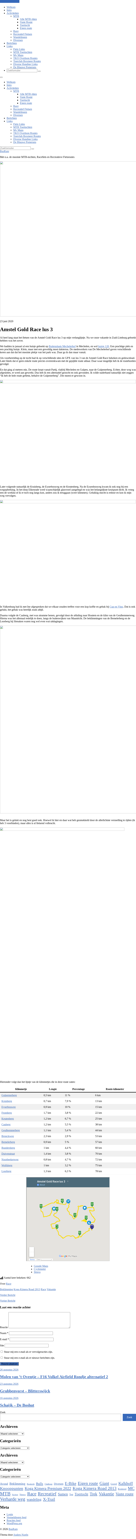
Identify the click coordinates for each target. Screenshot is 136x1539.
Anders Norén (20, 1534)
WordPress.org (14, 1523)
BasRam (4, 151)
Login (10, 1514)
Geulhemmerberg (10, 1130)
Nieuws (23, 1494)
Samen (63, 1494)
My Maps (18, 55)
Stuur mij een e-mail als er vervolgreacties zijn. (28, 1351)
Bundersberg (8, 1147)
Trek (93, 1494)
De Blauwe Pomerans (24, 67)
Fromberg (6, 1112)
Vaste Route (26, 22)
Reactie (4, 1327)
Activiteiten (13, 13)
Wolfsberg (6, 1165)
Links (10, 46)
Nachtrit (15, 1495)
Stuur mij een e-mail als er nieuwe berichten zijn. (29, 1357)
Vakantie (51, 1289)
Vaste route (125, 1494)
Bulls (39, 1483)
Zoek (2, 1412)
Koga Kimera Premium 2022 (48, 1488)
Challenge (48, 1484)
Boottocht (30, 1484)
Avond (4, 1483)
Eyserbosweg (8, 1107)
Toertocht (25, 25)
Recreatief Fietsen (22, 34)
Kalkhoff (125, 1483)
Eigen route (26, 28)
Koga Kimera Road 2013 (27, 1289)
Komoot (122, 1489)
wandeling (34, 1499)
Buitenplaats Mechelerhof (62, 346)
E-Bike (70, 1483)
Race (16, 31)
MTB (16, 16)
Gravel (114, 1484)
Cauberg (5, 1124)
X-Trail (49, 1499)
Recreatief (47, 1493)
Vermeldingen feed (16, 1517)
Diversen (18, 40)
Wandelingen (20, 37)
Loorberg (6, 1171)
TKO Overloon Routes (25, 58)
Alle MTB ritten (28, 19)
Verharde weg (12, 1499)
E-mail (4, 1339)
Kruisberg (6, 1101)
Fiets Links (19, 49)
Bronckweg (7, 1136)
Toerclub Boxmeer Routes (27, 61)
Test (71, 1494)
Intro (9, 10)
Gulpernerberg (9, 1095)
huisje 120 (103, 346)
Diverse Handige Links (25, 64)
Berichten (12, 43)
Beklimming (6, 1289)
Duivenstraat (8, 1153)
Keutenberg (7, 1118)
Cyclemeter (40, 1269)
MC (131, 1488)
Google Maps (41, 1266)
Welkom (11, 7)
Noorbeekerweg (9, 1159)
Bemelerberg (8, 1142)
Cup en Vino (116, 606)
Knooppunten (11, 1488)
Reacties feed (14, 1520)
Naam (4, 1333)
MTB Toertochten (22, 52)
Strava (37, 1272)
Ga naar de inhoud (9, 1)
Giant (104, 1483)
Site (2, 1345)
